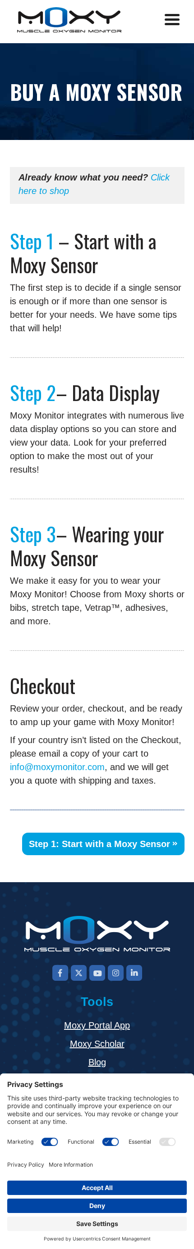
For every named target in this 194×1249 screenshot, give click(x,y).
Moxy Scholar (97, 1044)
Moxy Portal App (97, 1025)
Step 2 (33, 392)
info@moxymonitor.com (57, 767)
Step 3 (33, 533)
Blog (97, 1062)
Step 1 (32, 240)
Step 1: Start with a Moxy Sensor (99, 844)
